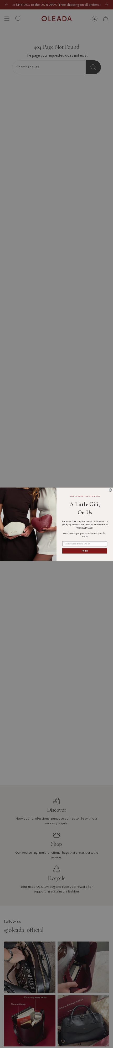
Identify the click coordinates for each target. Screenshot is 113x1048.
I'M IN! (85, 550)
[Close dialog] (110, 490)
